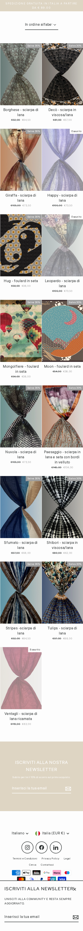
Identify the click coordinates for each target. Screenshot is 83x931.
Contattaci (47, 865)
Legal (67, 858)
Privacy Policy (50, 858)
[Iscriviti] (75, 917)
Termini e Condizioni (25, 858)
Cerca (32, 865)
